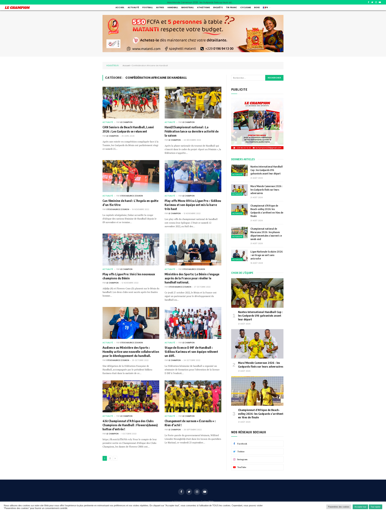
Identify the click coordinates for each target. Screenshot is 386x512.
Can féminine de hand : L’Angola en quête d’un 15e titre (130, 203)
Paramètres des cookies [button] (338, 507)
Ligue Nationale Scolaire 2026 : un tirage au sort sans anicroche (266, 255)
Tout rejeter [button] (375, 507)
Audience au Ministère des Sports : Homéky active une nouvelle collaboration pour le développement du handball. (131, 351)
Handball (173, 7)
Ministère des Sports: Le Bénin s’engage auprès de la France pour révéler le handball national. (192, 278)
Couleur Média (207, 501)
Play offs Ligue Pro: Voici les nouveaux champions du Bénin (129, 276)
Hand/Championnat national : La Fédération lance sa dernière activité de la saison (191, 131)
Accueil (119, 7)
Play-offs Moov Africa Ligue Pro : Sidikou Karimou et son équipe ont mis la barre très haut (193, 205)
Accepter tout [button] (360, 507)
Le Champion (126, 122)
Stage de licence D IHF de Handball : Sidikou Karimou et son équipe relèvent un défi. (191, 351)
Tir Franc (231, 7)
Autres (160, 7)
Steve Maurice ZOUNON (131, 195)
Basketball (187, 7)
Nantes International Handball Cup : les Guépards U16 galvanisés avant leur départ (266, 170)
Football (147, 7)
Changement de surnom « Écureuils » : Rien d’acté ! (190, 423)
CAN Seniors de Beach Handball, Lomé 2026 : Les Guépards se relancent (128, 129)
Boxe (257, 7)
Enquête (218, 7)
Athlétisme (203, 7)
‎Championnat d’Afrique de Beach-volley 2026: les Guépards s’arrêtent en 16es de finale (266, 211)
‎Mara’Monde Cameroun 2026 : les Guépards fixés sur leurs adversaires (201, 2)
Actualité (133, 7)
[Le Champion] (17, 8)
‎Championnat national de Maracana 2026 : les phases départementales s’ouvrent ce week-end (266, 234)
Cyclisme (245, 7)
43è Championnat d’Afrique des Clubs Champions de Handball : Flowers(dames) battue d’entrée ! (130, 425)
